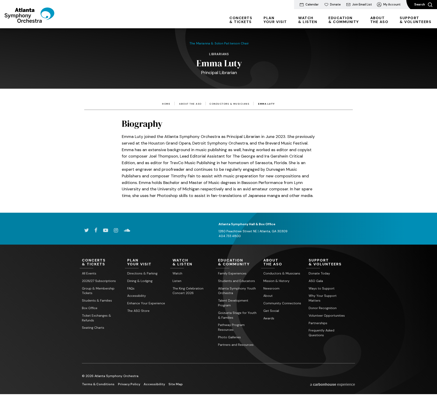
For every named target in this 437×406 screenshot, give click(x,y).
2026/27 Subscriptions (99, 281)
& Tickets (240, 20)
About (268, 296)
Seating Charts (93, 328)
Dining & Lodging (139, 281)
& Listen (307, 20)
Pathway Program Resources (231, 327)
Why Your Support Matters (323, 298)
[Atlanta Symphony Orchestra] (29, 21)
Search (420, 4)
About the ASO (190, 104)
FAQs (131, 288)
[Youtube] (105, 230)
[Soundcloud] (127, 230)
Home (166, 104)
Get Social (271, 311)
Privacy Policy (129, 384)
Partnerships (318, 323)
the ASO (379, 20)
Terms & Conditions (98, 384)
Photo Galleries (229, 337)
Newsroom (271, 288)
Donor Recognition (323, 308)
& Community (343, 20)
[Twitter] (86, 230)
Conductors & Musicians (229, 104)
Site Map (175, 384)
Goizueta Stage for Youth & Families (237, 315)
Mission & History (276, 281)
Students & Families (97, 300)
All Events (89, 273)
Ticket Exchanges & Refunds (96, 317)
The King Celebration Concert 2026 (188, 290)
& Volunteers (415, 20)
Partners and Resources (236, 345)
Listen (177, 281)
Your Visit (275, 20)
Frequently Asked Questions (321, 332)
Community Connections (282, 303)
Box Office (89, 308)
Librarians (219, 54)
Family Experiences (232, 273)
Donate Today (319, 273)
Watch (177, 273)
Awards (268, 318)
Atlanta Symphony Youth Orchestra (237, 290)
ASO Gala (316, 281)
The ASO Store (138, 311)
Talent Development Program (233, 302)
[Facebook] (95, 230)
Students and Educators (236, 281)
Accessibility (136, 296)
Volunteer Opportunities (327, 315)
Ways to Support (322, 288)
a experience (332, 384)
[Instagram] (116, 230)
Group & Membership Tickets (98, 290)
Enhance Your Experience (146, 303)
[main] (218, 113)
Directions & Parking (142, 273)
